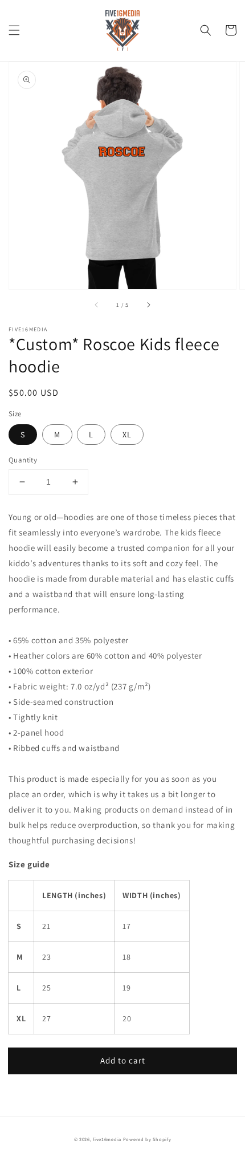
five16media (107, 1139)
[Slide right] (148, 305)
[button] (14, 30)
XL (127, 434)
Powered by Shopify (147, 1139)
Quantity (23, 460)
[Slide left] (96, 305)
